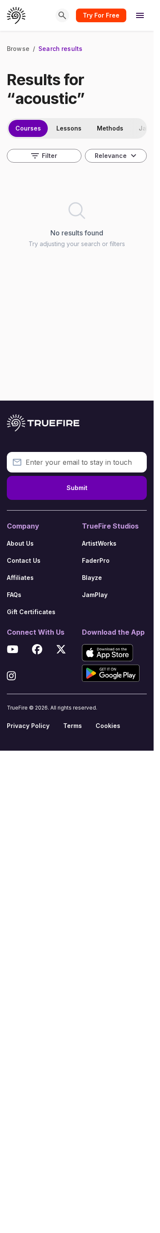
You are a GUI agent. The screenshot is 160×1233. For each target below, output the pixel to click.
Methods (110, 128)
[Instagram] (11, 677)
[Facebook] (37, 650)
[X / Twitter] (61, 650)
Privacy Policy (28, 725)
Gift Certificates (31, 611)
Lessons (68, 128)
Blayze (92, 577)
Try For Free (101, 15)
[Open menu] (140, 15)
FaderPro (96, 560)
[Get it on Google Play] (111, 673)
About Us (20, 543)
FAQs (14, 594)
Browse (18, 48)
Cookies (108, 725)
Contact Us (24, 560)
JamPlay (95, 594)
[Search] (62, 15)
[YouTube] (12, 650)
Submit (77, 487)
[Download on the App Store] (107, 652)
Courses (28, 128)
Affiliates (20, 577)
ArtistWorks (99, 543)
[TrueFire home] (16, 15)
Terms (72, 725)
